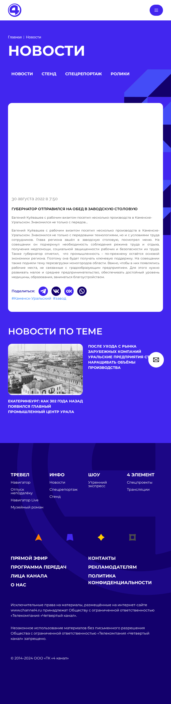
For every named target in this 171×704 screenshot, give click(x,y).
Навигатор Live (25, 500)
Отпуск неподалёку (22, 491)
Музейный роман (27, 507)
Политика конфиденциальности (120, 579)
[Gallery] (85, 149)
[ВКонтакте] (56, 291)
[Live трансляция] (20, 683)
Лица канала (29, 576)
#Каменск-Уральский (31, 298)
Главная (15, 37)
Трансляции (138, 489)
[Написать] (156, 360)
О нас (18, 584)
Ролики (120, 73)
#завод (59, 298)
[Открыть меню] (156, 10)
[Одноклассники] (69, 291)
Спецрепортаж (83, 73)
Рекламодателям (112, 567)
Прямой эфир (29, 558)
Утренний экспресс (97, 484)
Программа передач (39, 567)
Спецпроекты (140, 482)
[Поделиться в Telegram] (43, 291)
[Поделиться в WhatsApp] (82, 291)
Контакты (102, 558)
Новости (33, 37)
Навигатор (21, 482)
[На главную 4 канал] (14, 10)
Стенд (49, 73)
